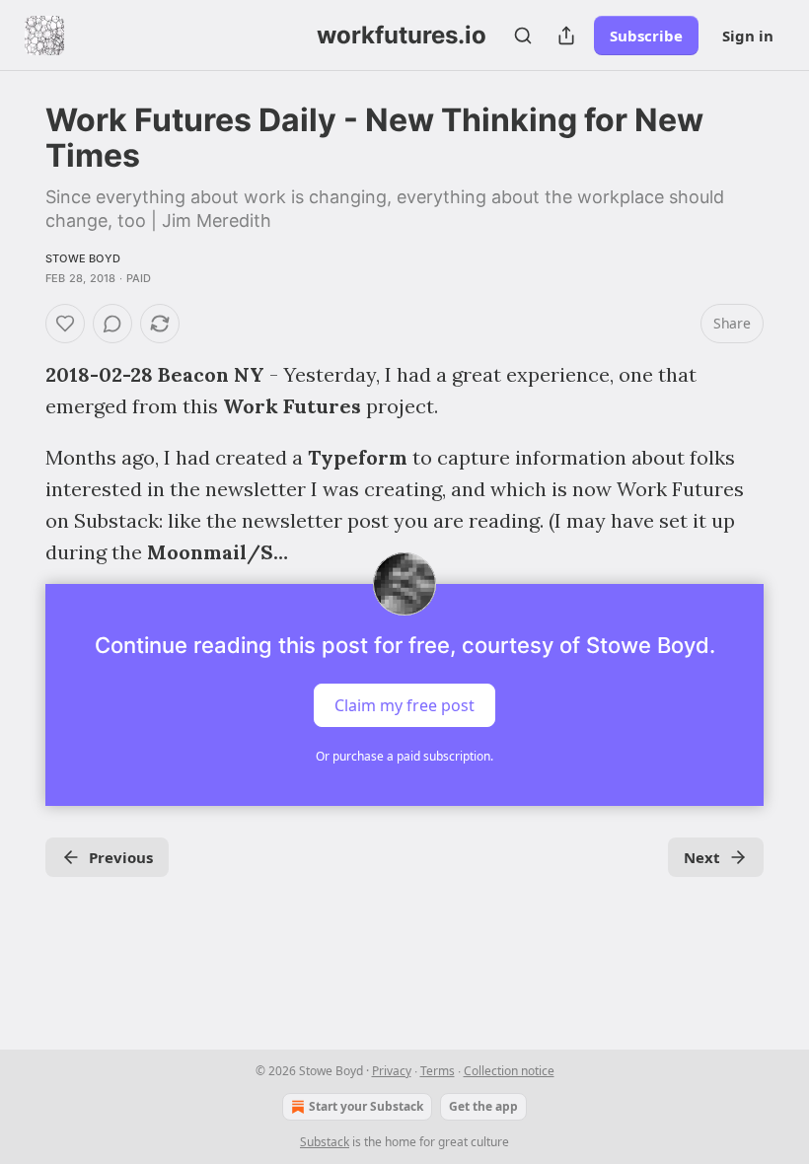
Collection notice (509, 1070)
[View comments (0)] (112, 323)
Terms (437, 1070)
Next (702, 857)
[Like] (65, 323)
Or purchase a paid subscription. (404, 756)
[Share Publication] (566, 35)
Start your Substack (366, 1106)
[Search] (523, 35)
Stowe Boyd (82, 258)
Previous (121, 857)
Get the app (483, 1106)
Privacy (391, 1070)
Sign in (747, 35)
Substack (324, 1141)
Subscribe (646, 35)
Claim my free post (404, 705)
